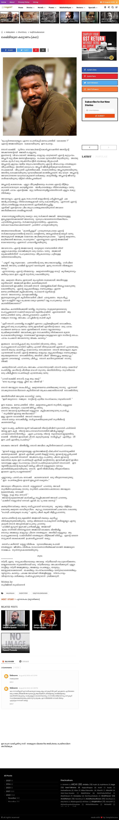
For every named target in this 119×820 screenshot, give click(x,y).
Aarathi (100, 787)
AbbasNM (109, 790)
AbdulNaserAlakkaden (91, 796)
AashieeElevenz (66, 790)
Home (3, 2)
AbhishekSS (107, 804)
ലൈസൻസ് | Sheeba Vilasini (88, 20)
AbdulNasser (106, 796)
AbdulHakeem (65, 796)
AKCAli (74, 784)
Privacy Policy (23, 2)
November (12, 801)
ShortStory (22, 32)
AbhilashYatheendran (92, 804)
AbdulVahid (64, 801)
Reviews (80, 7)
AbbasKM (100, 790)
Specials (92, 7)
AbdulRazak (109, 799)
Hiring (35, 2)
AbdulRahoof (79, 799)
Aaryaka (109, 787)
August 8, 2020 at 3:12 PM (28, 676)
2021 (8, 791)
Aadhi (95, 785)
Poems (51, 7)
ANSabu (86, 784)
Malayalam (10, 32)
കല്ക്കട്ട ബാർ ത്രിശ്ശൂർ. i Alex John (69, 20)
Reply (11, 682)
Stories (29, 7)
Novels (40, 7)
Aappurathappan (87, 788)
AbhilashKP (109, 801)
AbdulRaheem (66, 799)
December (12, 798)
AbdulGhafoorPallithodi (104, 793)
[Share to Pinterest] (36, 50)
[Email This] (43, 50)
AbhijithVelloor (96, 801)
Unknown (14, 675)
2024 (8, 784)
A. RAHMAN (64, 784)
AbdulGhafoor (85, 793)
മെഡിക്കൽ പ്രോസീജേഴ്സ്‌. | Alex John (109, 21)
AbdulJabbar (77, 796)
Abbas (76, 790)
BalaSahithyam (65, 7)
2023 (8, 787)
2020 (8, 795)
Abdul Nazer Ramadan (67, 793)
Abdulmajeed (75, 802)
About (12, 2)
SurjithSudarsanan (37, 32)
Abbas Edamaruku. (87, 790)
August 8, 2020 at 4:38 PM (28, 688)
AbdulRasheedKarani (93, 799)
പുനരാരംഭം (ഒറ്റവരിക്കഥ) (28, 599)
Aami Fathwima (70, 787)
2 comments (7, 668)
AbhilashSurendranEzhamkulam (70, 804)
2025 (8, 780)
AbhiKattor (85, 801)
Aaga (113, 784)
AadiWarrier (104, 785)
